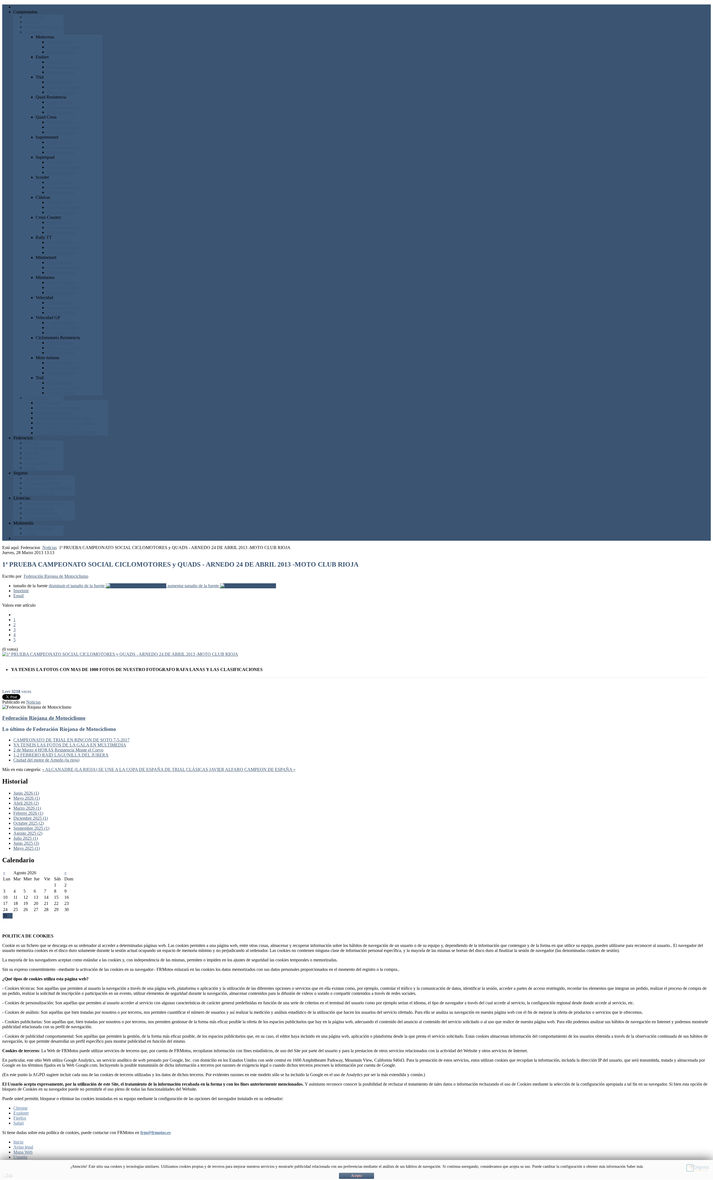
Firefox (19, 1118)
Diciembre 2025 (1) (30, 818)
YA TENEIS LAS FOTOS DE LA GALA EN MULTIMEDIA (69, 745)
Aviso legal (23, 1147)
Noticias (49, 547)
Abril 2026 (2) (26, 803)
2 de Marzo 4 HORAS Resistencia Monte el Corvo (58, 750)
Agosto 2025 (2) (27, 833)
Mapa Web (23, 1152)
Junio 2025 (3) (26, 843)
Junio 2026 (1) (26, 793)
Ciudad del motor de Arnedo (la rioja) (46, 760)
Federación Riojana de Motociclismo (56, 576)
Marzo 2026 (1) (27, 808)
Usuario (20, 1157)
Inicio (18, 1142)
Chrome (20, 1108)
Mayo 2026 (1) (26, 798)
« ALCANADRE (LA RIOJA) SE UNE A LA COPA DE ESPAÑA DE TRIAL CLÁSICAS (125, 769)
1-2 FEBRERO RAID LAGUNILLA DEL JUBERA (61, 755)
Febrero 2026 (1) (28, 813)
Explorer (21, 1113)
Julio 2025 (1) (25, 838)
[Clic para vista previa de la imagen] (120, 654)
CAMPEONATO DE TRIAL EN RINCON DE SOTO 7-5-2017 (71, 740)
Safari (18, 1123)
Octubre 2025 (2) (28, 823)
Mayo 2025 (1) (26, 848)
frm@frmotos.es (155, 1132)
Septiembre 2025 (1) (31, 828)
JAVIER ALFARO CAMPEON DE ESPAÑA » (252, 769)
